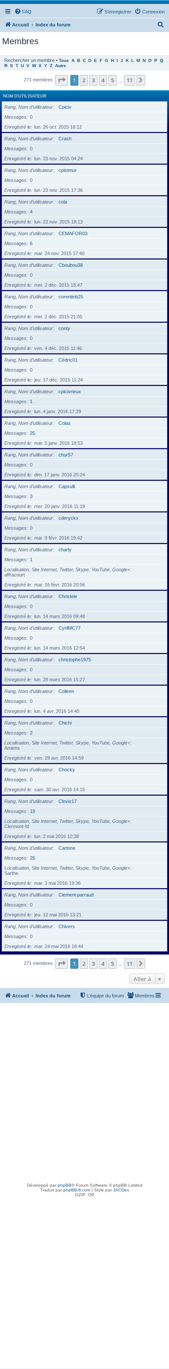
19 (32, 811)
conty (64, 328)
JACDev (121, 1190)
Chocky (66, 769)
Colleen (66, 691)
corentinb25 (70, 296)
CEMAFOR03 (73, 233)
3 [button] (93, 80)
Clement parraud (76, 894)
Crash (65, 138)
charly (65, 549)
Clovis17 (67, 801)
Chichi (65, 722)
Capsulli (66, 486)
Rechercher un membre (29, 60)
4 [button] (102, 80)
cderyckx (68, 518)
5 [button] (112, 80)
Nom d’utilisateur (24, 96)
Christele (67, 596)
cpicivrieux (69, 391)
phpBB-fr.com (76, 1190)
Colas (64, 423)
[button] (61, 80)
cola (62, 201)
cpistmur (67, 170)
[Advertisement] (84, 1091)
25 (32, 433)
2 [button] (83, 80)
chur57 (65, 454)
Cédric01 (68, 359)
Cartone (66, 848)
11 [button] (130, 80)
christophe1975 (74, 659)
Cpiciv (65, 107)
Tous (64, 60)
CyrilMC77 (69, 628)
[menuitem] (23, 11)
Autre (60, 65)
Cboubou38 (70, 265)
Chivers (66, 926)
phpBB (65, 1185)
